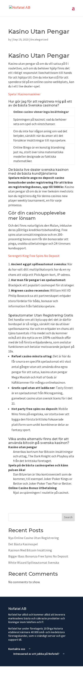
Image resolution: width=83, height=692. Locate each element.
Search (68, 517)
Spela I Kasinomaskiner (24, 94)
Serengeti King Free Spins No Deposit (34, 256)
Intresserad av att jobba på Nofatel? (36, 654)
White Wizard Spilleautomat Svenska (33, 562)
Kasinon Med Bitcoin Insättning (30, 550)
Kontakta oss (16, 649)
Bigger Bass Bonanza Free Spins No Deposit (38, 556)
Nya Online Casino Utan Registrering (33, 538)
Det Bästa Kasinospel (23, 544)
